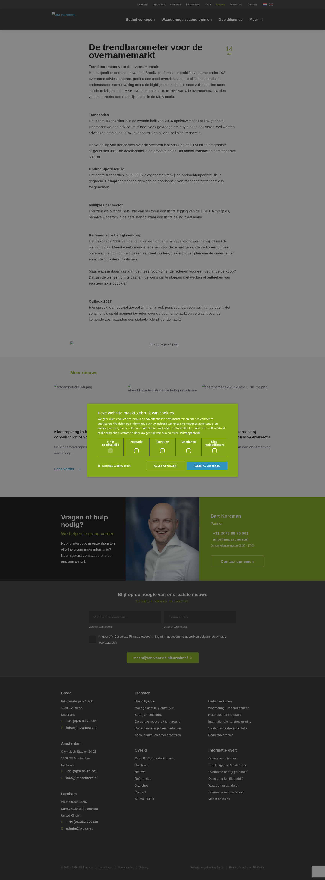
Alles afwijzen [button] (165, 465)
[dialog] (162, 439)
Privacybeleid (190, 433)
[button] (114, 466)
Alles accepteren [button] (207, 465)
